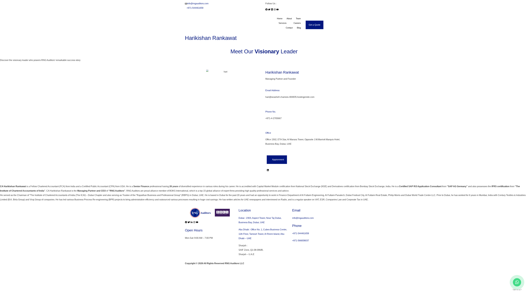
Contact (289, 28)
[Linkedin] (272, 9)
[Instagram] (275, 9)
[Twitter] (269, 9)
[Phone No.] (266, 106)
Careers (297, 23)
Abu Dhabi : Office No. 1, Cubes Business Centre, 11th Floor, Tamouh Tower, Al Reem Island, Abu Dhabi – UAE (263, 234)
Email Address (272, 90)
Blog (299, 28)
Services (283, 23)
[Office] (266, 127)
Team (298, 18)
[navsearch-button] (306, 18)
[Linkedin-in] (191, 222)
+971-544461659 (195, 8)
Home (279, 18)
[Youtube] (277, 9)
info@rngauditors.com (197, 3)
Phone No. (270, 112)
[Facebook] (266, 9)
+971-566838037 (300, 240)
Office (268, 133)
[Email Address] (266, 84)
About (289, 18)
